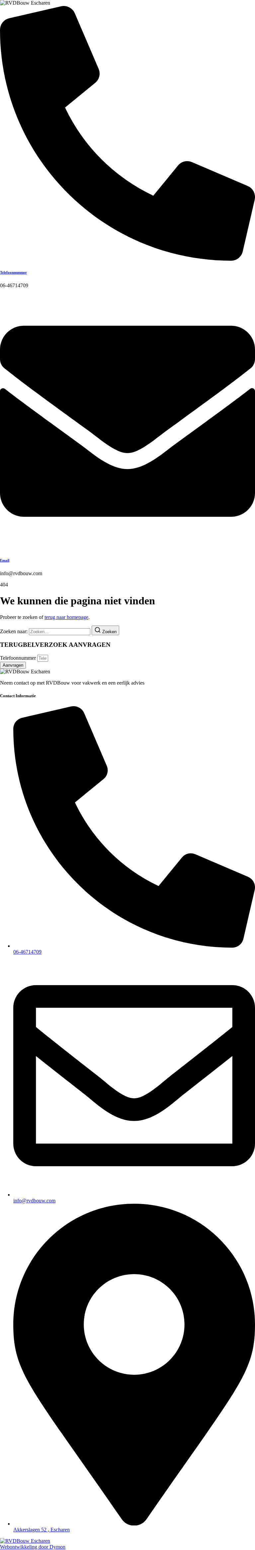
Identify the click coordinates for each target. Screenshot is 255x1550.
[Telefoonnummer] (127, 259)
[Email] (127, 547)
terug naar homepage (66, 617)
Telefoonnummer (13, 272)
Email (4, 560)
